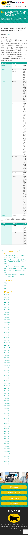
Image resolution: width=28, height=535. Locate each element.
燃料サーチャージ (14, 492)
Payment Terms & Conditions (8, 526)
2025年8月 (6, 312)
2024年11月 (7, 322)
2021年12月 (7, 380)
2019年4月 (6, 441)
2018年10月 (7, 454)
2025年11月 (7, 309)
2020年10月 (7, 405)
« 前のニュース (5, 250)
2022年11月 (7, 362)
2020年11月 (7, 403)
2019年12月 (7, 423)
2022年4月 (6, 375)
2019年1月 (6, 446)
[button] (21, 7)
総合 (5, 288)
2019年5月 (6, 438)
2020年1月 (6, 421)
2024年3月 (6, 337)
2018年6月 (6, 464)
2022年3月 (6, 378)
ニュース (8, 18)
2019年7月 (6, 433)
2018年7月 (6, 461)
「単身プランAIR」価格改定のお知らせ (14, 266)
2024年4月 (6, 335)
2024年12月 (7, 319)
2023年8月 (6, 350)
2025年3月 (6, 317)
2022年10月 (7, 365)
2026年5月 (6, 299)
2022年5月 (6, 373)
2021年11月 (7, 383)
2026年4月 (6, 302)
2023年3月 (6, 357)
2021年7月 (6, 388)
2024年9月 (6, 325)
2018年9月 (6, 456)
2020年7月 (6, 411)
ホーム (2, 18)
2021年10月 (7, 385)
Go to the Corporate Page (6, 6)
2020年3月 (6, 418)
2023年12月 (7, 342)
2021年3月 (6, 395)
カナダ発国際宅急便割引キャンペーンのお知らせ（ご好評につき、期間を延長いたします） (15, 270)
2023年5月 (6, 352)
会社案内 (15, 487)
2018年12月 (7, 448)
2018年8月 (6, 459)
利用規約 (15, 524)
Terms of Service (22, 524)
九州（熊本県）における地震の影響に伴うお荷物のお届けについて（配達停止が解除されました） (15, 261)
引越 (5, 285)
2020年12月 (7, 400)
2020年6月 (6, 413)
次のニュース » (23, 250)
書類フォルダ (14, 498)
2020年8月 (6, 408)
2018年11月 (7, 451)
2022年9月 (6, 368)
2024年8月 (6, 327)
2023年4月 (6, 355)
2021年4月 (6, 393)
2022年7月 (6, 370)
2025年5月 (6, 314)
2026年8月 (6, 294)
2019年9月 (6, 428)
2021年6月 (6, 390)
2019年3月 (6, 443)
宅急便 (9, 34)
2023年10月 (7, 347)
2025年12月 (7, 307)
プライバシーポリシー (6, 524)
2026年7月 (6, 297)
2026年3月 (6, 304)
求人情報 (15, 504)
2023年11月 (7, 345)
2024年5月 (6, 332)
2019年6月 (6, 436)
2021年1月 (6, 398)
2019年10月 (7, 426)
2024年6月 (6, 330)
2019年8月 (6, 431)
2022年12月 (7, 360)
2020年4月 (6, 416)
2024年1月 (6, 340)
